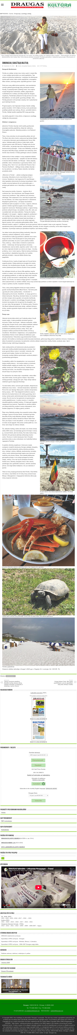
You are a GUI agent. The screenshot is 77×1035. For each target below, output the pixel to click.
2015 (29, 918)
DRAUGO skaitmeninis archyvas (10, 936)
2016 (24, 918)
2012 (7, 925)
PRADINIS (5, 13)
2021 (2, 918)
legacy (39, 925)
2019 (11, 918)
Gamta (11, 13)
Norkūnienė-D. (11, 676)
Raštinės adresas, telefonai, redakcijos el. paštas (15, 953)
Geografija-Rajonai (27, 66)
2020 (7, 918)
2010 (16, 925)
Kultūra (34, 66)
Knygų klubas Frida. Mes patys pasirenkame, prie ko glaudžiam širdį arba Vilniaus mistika (63, 682)
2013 (2, 925)
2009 (21, 925)
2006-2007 (32, 925)
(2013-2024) (12, 842)
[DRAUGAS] (38, 5)
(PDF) (38, 693)
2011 (12, 925)
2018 (15, 918)
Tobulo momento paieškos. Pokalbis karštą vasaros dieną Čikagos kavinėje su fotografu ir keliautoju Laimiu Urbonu (13, 683)
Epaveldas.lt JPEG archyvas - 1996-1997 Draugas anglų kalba (19, 944)
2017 (20, 918)
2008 (26, 925)
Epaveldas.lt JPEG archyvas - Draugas (12, 938)
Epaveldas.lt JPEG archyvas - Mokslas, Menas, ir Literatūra (19, 941)
